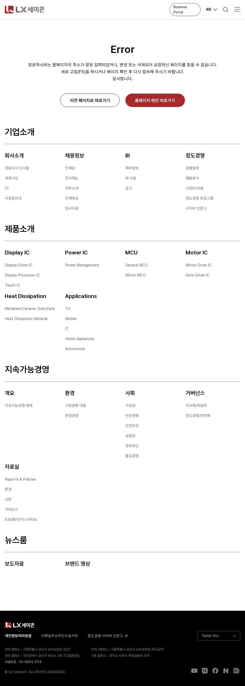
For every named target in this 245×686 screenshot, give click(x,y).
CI (6, 188)
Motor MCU (135, 275)
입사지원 (71, 208)
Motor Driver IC (199, 265)
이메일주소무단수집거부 (59, 636)
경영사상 (11, 178)
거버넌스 (11, 509)
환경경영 (71, 415)
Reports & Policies (20, 479)
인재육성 (71, 198)
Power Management (82, 265)
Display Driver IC (19, 265)
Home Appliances (79, 339)
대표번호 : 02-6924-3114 (23, 662)
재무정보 (132, 168)
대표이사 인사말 (17, 168)
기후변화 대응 (75, 405)
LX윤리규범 (195, 188)
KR (208, 9)
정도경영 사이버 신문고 (106, 636)
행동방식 (192, 178)
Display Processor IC (22, 275)
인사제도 (71, 178)
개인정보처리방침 (18, 636)
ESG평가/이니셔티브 (21, 519)
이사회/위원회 (196, 405)
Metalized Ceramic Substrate (30, 308)
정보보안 (132, 446)
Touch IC (12, 285)
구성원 (130, 405)
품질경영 (132, 456)
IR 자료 (130, 178)
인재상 (70, 168)
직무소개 (71, 188)
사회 (8, 499)
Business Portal (180, 9)
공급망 (130, 435)
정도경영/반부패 (198, 415)
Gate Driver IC (198, 275)
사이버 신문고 (196, 208)
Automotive (75, 349)
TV (67, 308)
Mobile (71, 318)
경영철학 (192, 168)
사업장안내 (13, 198)
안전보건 (132, 425)
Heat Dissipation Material (26, 318)
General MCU (136, 265)
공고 (128, 188)
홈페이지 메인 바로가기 (155, 100)
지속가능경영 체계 (19, 405)
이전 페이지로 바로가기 (90, 100)
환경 (8, 489)
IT (67, 328)
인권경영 (132, 415)
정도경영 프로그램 (199, 198)
